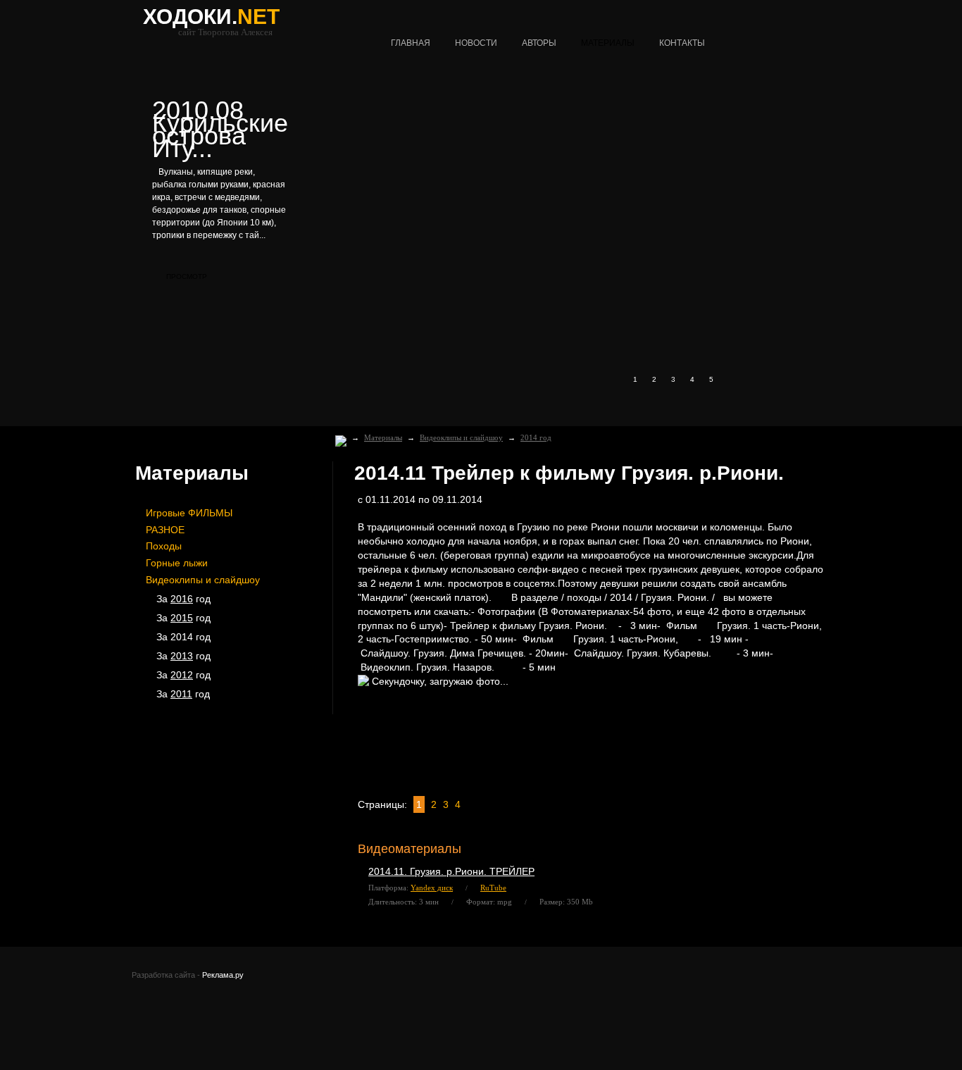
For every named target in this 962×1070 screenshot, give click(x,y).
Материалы (383, 437)
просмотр (186, 276)
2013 (181, 655)
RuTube (493, 887)
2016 (181, 598)
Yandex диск (432, 887)
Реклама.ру (223, 975)
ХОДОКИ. (211, 17)
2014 (181, 636)
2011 (181, 693)
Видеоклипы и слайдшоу (461, 437)
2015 (181, 617)
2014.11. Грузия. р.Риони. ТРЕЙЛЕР (451, 871)
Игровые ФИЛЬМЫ (189, 512)
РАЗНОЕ (165, 529)
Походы (164, 546)
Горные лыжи (177, 562)
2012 (181, 674)
